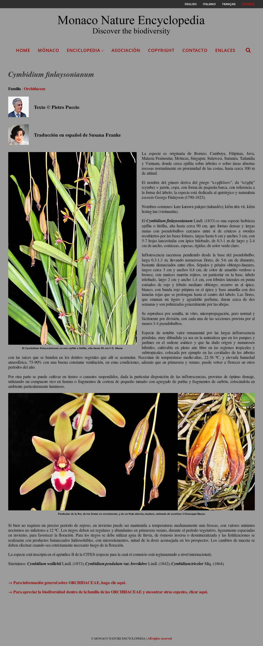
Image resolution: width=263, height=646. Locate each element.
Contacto (195, 50)
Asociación (125, 50)
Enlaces (225, 50)
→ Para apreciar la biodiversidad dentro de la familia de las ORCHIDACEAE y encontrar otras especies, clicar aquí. (108, 592)
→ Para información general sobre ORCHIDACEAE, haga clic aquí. (67, 582)
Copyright (161, 50)
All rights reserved (160, 638)
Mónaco (48, 50)
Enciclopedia (83, 50)
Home (23, 50)
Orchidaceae (34, 88)
